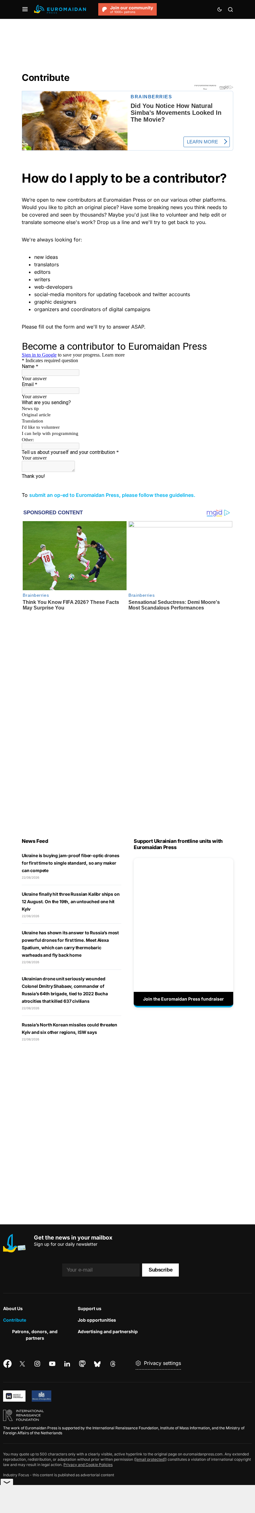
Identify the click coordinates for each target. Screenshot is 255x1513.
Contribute (14, 1320)
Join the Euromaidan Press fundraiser (183, 999)
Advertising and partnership (108, 1331)
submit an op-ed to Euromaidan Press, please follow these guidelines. (112, 495)
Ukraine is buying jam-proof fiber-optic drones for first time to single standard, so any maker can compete (70, 863)
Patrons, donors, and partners (35, 1335)
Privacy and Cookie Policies (88, 1464)
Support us (89, 1308)
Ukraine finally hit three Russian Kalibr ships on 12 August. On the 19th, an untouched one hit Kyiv (70, 901)
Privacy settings (162, 1363)
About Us (13, 1308)
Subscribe (160, 1270)
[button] (25, 9)
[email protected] (150, 1459)
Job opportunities (97, 1320)
